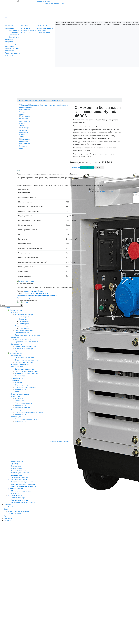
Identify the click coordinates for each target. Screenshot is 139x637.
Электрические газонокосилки (26, 371)
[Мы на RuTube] (24, 302)
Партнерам (8, 518)
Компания (46, 1)
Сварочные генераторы (24, 330)
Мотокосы (19, 383)
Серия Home (13, 32)
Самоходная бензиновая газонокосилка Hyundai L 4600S (41, 100)
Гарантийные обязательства (18, 511)
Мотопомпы (15, 337)
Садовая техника (16, 353)
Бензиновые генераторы (24, 314)
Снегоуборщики (17, 468)
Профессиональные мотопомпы (27, 342)
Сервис (40, 291)
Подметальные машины (20, 394)
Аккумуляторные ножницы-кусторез (29, 412)
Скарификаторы (17, 378)
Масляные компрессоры (24, 349)
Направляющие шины (23, 408)
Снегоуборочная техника (18, 479)
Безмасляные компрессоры (25, 346)
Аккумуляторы (20, 376)
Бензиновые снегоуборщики (22, 482)
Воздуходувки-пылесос (20, 473)
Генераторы (15, 312)
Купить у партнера (87, 167)
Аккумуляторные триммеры (25, 387)
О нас (47, 3)
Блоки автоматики (22, 333)
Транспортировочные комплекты (27, 335)
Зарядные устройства (19, 477)
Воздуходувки (16, 417)
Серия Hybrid (14, 37)
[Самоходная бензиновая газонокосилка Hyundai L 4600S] (49, 106)
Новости (52, 3)
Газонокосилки (17, 367)
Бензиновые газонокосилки (25, 369)
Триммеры (15, 380)
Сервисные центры (15, 514)
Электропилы (20, 401)
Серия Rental (14, 35)
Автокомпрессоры (18, 498)
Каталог (40, 1)
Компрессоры (16, 344)
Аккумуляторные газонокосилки (27, 373)
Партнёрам (37, 293)
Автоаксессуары (15, 495)
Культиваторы (16, 355)
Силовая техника (16, 310)
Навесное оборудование (24, 362)
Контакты (44, 293)
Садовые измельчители (20, 364)
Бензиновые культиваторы (25, 358)
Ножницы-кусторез (18, 410)
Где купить (28, 293)
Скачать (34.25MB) (107, 191)
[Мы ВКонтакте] (19, 302)
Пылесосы (15, 493)
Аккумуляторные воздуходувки (27, 419)
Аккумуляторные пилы (23, 403)
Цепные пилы (16, 396)
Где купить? (75, 167)
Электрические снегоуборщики (23, 484)
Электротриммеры (22, 385)
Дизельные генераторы (24, 326)
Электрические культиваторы (26, 360)
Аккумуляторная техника (59, 441)
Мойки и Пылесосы (16, 489)
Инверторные (14, 30)
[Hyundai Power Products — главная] (26, 281)
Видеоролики (60, 3)
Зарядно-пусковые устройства (23, 502)
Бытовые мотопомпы (23, 339)
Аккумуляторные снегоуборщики (23, 486)
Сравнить (98, 167)
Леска (17, 392)
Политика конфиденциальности (29, 298)
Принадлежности (43, 32)
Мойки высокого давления (21, 491)
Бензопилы (19, 398)
